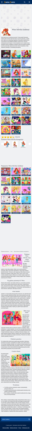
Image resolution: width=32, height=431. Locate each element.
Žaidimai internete (13, 427)
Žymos (19, 427)
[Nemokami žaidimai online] (9, 2)
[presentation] (2, 144)
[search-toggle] (24, 2)
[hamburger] (2, 2)
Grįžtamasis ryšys (26, 427)
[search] (29, 419)
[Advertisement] (14, 16)
